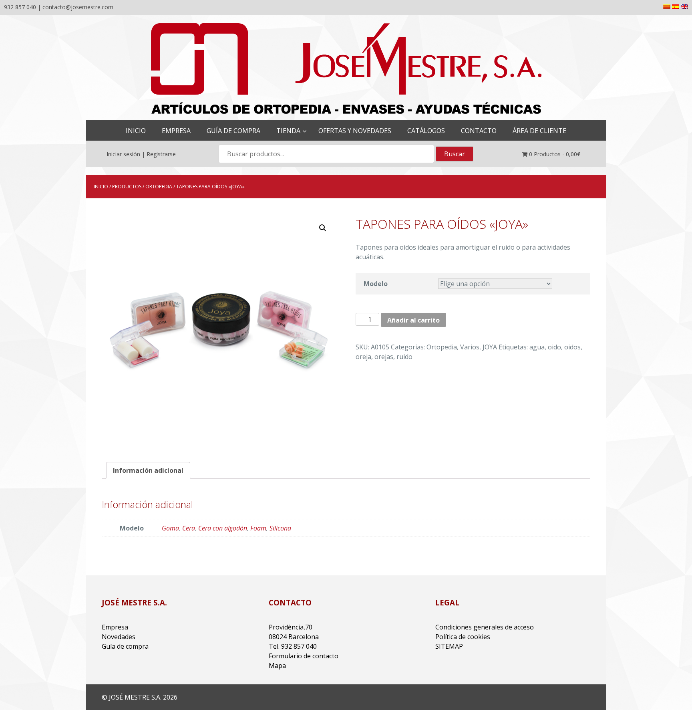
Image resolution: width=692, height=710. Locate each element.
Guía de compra (125, 646)
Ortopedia (158, 186)
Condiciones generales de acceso (484, 627)
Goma (170, 528)
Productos (126, 186)
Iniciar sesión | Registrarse (141, 154)
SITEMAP (449, 646)
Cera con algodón (222, 528)
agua (537, 347)
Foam (258, 528)
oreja (363, 356)
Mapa (277, 665)
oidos (572, 347)
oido (554, 347)
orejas (383, 356)
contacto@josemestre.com (77, 7)
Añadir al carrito (413, 320)
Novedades (118, 636)
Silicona (280, 528)
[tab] (148, 470)
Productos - (554, 154)
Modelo (376, 283)
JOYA (490, 347)
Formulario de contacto (303, 656)
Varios (469, 347)
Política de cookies (462, 636)
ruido (404, 356)
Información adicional (148, 470)
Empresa (115, 627)
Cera (188, 528)
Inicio (101, 186)
